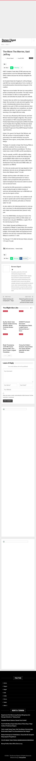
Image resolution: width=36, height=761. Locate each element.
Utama (5, 683)
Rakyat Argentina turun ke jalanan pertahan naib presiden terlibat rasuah (26, 300)
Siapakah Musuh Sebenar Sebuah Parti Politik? (14, 720)
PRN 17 (5, 705)
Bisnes (21, 311)
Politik (5, 696)
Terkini (31, 58)
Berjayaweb (22, 757)
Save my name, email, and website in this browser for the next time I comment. (18, 396)
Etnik (5, 692)
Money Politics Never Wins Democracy (11, 743)
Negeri (5, 689)
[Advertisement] (18, 19)
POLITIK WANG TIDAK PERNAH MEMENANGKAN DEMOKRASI (17, 740)
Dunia (21, 334)
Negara (5, 311)
